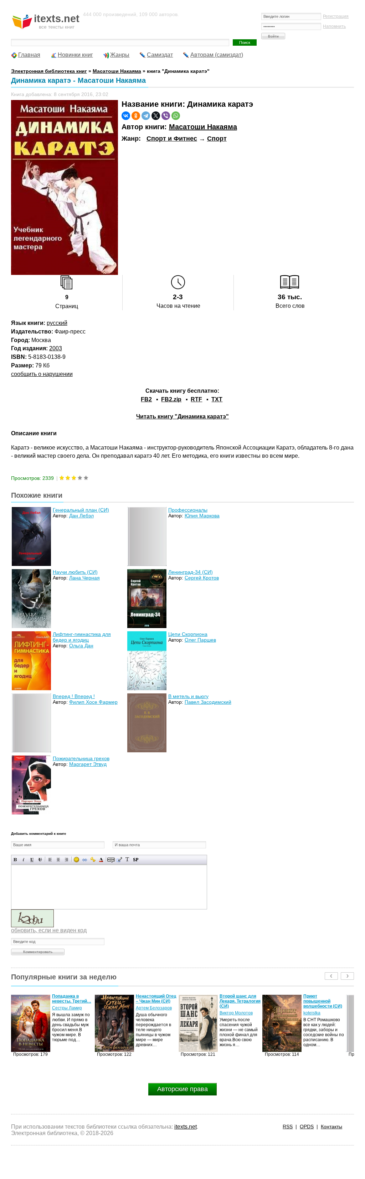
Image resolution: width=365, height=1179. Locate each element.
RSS (288, 1126)
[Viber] (165, 115)
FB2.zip (171, 399)
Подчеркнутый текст (32, 859)
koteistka (228, 1012)
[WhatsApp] (175, 115)
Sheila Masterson (320, 1007)
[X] (155, 115)
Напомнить (334, 26)
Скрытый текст (111, 859)
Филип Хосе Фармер (93, 702)
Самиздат (160, 55)
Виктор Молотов (152, 1012)
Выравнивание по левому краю (50, 859)
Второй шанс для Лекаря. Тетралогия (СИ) (156, 1001)
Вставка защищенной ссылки (93, 859)
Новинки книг (75, 55)
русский (57, 323)
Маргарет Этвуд (88, 764)
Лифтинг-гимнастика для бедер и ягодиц (82, 637)
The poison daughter (314, 999)
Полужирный (15, 859)
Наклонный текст (24, 859)
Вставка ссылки (85, 859)
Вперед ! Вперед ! (74, 696)
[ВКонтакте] (126, 115)
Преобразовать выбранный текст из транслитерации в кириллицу (127, 859)
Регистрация (336, 16)
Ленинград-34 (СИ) (190, 572)
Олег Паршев (200, 640)
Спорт (217, 138)
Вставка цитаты (119, 859)
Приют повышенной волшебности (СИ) (239, 1001)
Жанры (119, 55)
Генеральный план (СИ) (81, 510)
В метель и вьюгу (188, 696)
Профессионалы (187, 510)
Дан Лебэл (81, 515)
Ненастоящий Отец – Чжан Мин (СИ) (72, 999)
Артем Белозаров (70, 1007)
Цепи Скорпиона (187, 634)
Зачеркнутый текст (40, 859)
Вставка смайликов (76, 859)
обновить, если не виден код (49, 930)
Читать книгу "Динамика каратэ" (182, 416)
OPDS (307, 1126)
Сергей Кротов (202, 578)
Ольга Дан (81, 645)
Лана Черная (84, 578)
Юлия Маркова (202, 515)
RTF (196, 399)
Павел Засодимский (208, 702)
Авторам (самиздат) (216, 55)
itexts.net (185, 1127)
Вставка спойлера (136, 859)
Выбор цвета (101, 859)
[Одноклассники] (136, 115)
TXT (216, 399)
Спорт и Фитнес (171, 138)
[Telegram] (146, 115)
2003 (55, 348)
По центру (58, 859)
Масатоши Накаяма (203, 127)
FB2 (146, 399)
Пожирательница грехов (81, 758)
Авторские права (182, 1089)
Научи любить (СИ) (75, 572)
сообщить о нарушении (42, 374)
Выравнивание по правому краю (66, 859)
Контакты (331, 1126)
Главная (29, 55)
